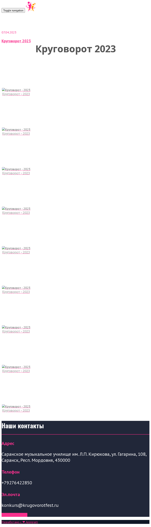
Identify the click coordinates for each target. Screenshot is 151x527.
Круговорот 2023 (16, 41)
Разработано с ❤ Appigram (20, 522)
